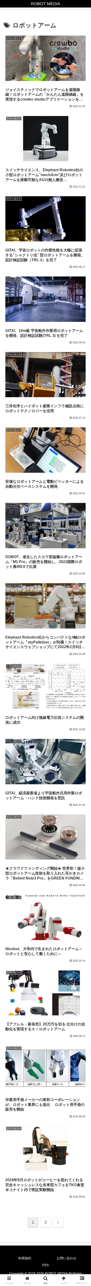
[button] (82, 838)
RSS (45, 1265)
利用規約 (24, 1258)
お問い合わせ (66, 1258)
